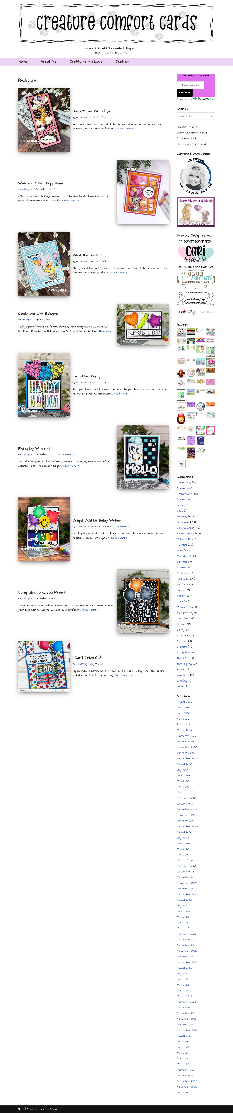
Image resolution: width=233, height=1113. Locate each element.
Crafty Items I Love (86, 61)
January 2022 (185, 1007)
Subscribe (185, 92)
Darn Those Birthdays (91, 111)
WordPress (50, 1109)
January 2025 (185, 804)
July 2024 (183, 838)
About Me (48, 61)
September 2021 (187, 1030)
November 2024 (187, 815)
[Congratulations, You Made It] (143, 601)
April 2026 (183, 724)
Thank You (183, 658)
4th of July (184, 482)
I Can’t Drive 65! (87, 657)
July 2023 (183, 906)
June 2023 (183, 911)
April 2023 (183, 923)
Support (182, 647)
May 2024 (183, 849)
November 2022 (187, 951)
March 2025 (185, 792)
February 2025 (186, 798)
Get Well (182, 562)
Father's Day (185, 539)
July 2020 (183, 1092)
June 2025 (183, 775)
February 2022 (186, 1002)
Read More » (125, 129)
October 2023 (185, 889)
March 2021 (184, 1064)
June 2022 (183, 979)
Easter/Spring (185, 533)
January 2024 (185, 872)
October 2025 (186, 753)
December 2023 (187, 877)
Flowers (182, 545)
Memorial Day (185, 607)
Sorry (180, 630)
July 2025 (183, 770)
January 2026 (185, 741)
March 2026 (185, 730)
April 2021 (183, 1058)
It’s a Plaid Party (87, 376)
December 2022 (187, 945)
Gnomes (181, 567)
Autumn (181, 499)
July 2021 (182, 1041)
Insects (181, 596)
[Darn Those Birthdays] (44, 120)
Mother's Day (185, 613)
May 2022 (183, 985)
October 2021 (185, 1024)
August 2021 (184, 1036)
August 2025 (185, 764)
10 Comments (123, 526)
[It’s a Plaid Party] (44, 385)
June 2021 (183, 1047)
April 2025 (183, 787)
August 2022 (184, 968)
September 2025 (187, 758)
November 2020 (187, 1087)
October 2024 (186, 821)
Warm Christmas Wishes (192, 133)
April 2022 (183, 990)
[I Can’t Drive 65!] (44, 666)
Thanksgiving (184, 664)
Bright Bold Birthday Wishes (97, 520)
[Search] (212, 115)
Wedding (182, 681)
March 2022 (184, 996)
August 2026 (185, 702)
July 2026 (183, 707)
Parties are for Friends (192, 144)
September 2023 (187, 894)
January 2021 (185, 1075)
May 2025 (183, 781)
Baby (180, 505)
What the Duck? (87, 255)
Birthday (182, 516)
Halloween (183, 579)
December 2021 (186, 1013)
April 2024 (183, 855)
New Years (183, 618)
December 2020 (187, 1081)
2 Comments (68, 454)
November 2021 (186, 1019)
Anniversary (184, 494)
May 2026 (183, 719)
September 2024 (187, 826)
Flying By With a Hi (34, 448)
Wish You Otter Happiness (40, 183)
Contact (122, 61)
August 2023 (184, 900)
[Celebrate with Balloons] (143, 324)
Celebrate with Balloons (38, 313)
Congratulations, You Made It (42, 592)
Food (180, 550)
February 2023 (186, 934)
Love (180, 601)
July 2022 (183, 973)
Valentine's (183, 675)
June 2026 (183, 713)
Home (23, 61)
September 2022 (187, 962)
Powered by (185, 99)
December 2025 (187, 747)
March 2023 (184, 928)
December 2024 (187, 809)
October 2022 (186, 956)
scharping (81, 117)
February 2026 (186, 736)
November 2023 (187, 883)
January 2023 (185, 939)
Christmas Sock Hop (190, 138)
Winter (181, 686)
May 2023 (183, 917)
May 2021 (182, 1053)
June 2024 (183, 843)
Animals (181, 488)
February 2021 (186, 1070)
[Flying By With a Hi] (143, 457)
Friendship (183, 556)
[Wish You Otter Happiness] (143, 192)
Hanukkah (182, 584)
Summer (182, 641)
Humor (181, 590)
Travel (180, 669)
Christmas (183, 522)
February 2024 (186, 866)
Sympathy (183, 652)
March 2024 (185, 860)
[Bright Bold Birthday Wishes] (44, 529)
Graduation (183, 573)
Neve (21, 1109)
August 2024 (185, 832)
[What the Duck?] (44, 264)
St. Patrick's (184, 635)
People (181, 624)
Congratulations (186, 528)
